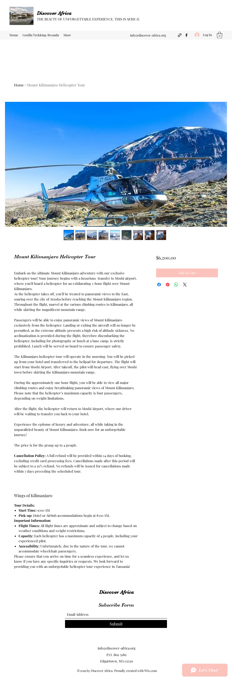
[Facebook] (186, 35)
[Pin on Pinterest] (167, 284)
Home (19, 85)
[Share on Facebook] (159, 284)
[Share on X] (185, 284)
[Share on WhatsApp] (176, 284)
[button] (219, 35)
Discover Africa (54, 13)
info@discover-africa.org (148, 35)
